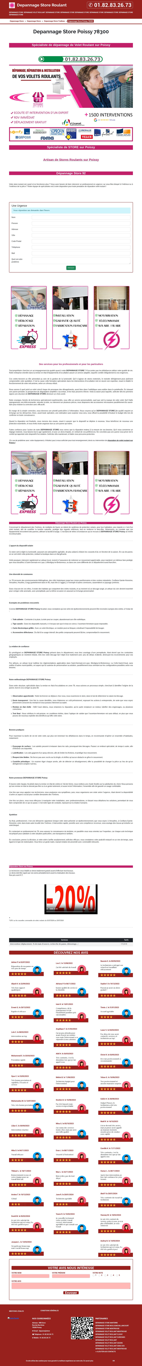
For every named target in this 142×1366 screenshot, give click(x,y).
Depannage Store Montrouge (107, 1328)
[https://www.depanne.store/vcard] (82, 1328)
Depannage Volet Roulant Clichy (109, 1334)
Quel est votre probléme (17, 260)
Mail (13, 253)
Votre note (98, 1273)
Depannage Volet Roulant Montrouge (111, 1331)
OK (114, 1361)
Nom (13, 217)
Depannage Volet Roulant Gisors (109, 1343)
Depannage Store (16, 12)
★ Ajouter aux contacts (105, 1351)
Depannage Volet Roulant (34, 12)
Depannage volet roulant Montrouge (111, 1349)
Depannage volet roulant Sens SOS (110, 1346)
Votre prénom (58, 1273)
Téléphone (16, 247)
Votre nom (16, 1273)
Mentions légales (16, 1311)
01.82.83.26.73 (48, 1334)
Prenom (15, 223)
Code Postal (16, 241)
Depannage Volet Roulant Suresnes (110, 1337)
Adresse (15, 229)
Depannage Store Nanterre (106, 1323)
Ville (13, 235)
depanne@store (44, 1331)
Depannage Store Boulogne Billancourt (112, 1326)
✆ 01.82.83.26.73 (109, 5)
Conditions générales (49, 1310)
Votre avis (16, 1281)
